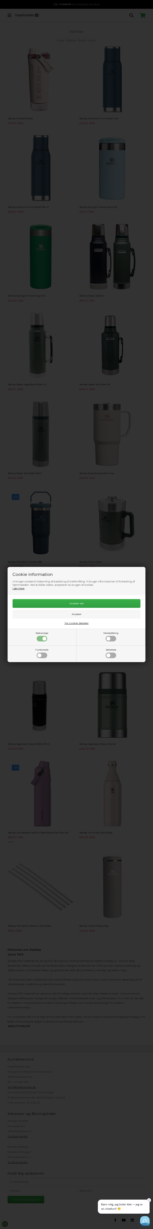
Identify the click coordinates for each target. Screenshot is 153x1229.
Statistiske (111, 650)
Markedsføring (110, 633)
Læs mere (19, 588)
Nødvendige (42, 633)
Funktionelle (41, 650)
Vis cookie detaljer (77, 623)
